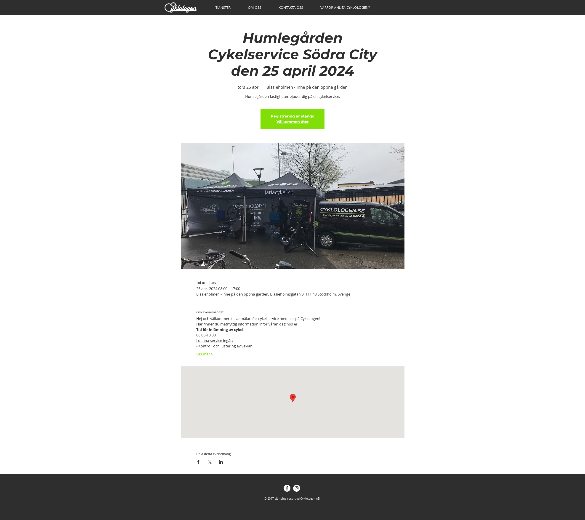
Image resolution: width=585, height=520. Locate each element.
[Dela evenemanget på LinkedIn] (221, 462)
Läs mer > (204, 354)
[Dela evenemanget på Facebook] (198, 462)
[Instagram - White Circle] (296, 488)
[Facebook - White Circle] (287, 488)
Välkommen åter (293, 122)
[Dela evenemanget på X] (209, 462)
